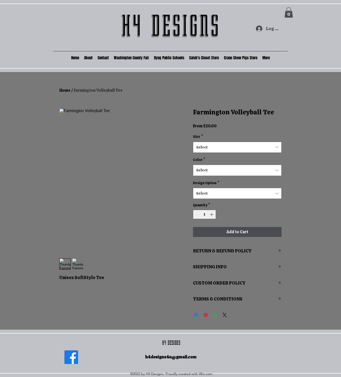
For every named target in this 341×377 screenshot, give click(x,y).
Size (198, 136)
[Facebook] (71, 357)
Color (199, 159)
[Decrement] (197, 214)
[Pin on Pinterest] (206, 315)
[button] (288, 12)
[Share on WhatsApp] (215, 315)
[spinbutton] (204, 214)
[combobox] (237, 147)
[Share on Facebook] (196, 315)
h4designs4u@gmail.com (170, 357)
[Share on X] (225, 315)
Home (64, 90)
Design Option (206, 183)
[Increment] (212, 214)
